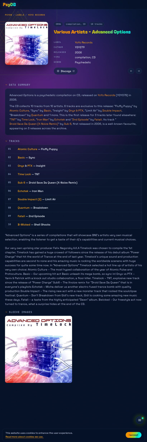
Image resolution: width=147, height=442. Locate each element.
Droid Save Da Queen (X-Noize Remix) (34, 123)
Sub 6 (67, 123)
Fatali (98, 119)
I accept (133, 434)
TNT (13, 119)
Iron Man (42, 119)
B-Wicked (24, 224)
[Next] (139, 71)
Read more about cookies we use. (24, 436)
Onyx (21, 165)
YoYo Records (36, 15)
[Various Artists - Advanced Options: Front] (38, 349)
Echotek (59, 119)
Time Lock (28, 119)
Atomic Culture (19, 110)
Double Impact (112, 110)
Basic (47, 110)
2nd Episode (80, 119)
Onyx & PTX (76, 110)
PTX (29, 165)
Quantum (37, 115)
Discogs (66, 71)
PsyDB (8, 15)
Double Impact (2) (29, 199)
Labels (20, 15)
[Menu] (140, 420)
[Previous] (131, 71)
